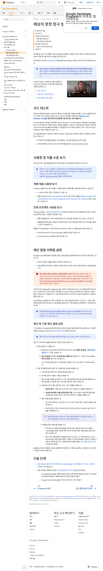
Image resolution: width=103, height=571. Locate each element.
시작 (95, 28)
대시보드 (53, 212)
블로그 (81, 2)
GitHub (31, 529)
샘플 (54, 13)
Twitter (56, 523)
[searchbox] (13, 19)
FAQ (79, 529)
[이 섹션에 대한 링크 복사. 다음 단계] (48, 459)
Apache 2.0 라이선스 (39, 498)
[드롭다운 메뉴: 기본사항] (16, 13)
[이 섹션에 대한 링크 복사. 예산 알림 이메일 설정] (64, 250)
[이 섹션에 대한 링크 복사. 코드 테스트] (51, 108)
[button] (12, 31)
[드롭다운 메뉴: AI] (24, 13)
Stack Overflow (83, 520)
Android (32, 545)
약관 (30, 567)
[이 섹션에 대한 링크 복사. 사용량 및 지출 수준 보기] (67, 158)
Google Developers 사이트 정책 (80, 498)
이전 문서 (81, 533)
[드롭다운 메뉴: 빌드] (33, 13)
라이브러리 (32, 526)
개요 (3, 13)
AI (21, 13)
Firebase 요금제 (52, 61)
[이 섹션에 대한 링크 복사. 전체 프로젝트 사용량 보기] (64, 207)
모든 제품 (32, 558)
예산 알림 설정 (59, 331)
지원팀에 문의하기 (83, 516)
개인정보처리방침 (39, 567)
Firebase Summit (59, 520)
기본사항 (11, 13)
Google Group (83, 523)
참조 (48, 13)
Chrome (32, 549)
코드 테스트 (41, 91)
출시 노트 (81, 526)
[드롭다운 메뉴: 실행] (42, 13)
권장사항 (75, 74)
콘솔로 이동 (90, 2)
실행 (39, 13)
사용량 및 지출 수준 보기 (46, 94)
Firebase (36, 19)
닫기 (86, 28)
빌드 (30, 13)
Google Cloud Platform (36, 555)
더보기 (23, 2)
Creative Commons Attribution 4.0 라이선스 (68, 496)
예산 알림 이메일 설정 (45, 98)
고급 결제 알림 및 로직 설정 (66, 470)
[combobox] (46, 2)
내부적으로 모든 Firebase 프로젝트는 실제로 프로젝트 (60, 311)
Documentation (9, 8)
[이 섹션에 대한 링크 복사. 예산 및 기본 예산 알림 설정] (65, 324)
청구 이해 (53, 176)
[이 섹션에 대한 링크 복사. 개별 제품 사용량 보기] (59, 184)
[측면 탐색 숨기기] (24, 567)
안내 (30, 516)
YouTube (56, 526)
